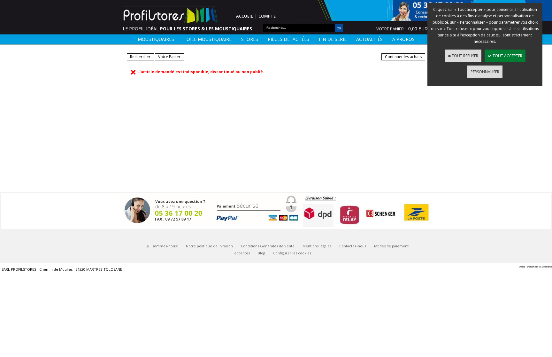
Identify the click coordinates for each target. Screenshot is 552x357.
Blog (261, 253)
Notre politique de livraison (209, 246)
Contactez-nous (352, 246)
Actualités (369, 39)
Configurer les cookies (292, 253)
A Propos (403, 39)
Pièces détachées (288, 39)
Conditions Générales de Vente (268, 246)
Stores (249, 39)
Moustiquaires (156, 39)
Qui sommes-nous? (161, 246)
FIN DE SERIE (333, 39)
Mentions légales (317, 246)
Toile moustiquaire (208, 39)
